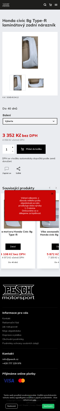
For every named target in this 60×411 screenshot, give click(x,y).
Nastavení (11, 406)
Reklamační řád (10, 322)
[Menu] (56, 5)
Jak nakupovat (9, 326)
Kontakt (6, 318)
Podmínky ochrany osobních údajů (20, 343)
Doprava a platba (11, 335)
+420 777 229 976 (11, 363)
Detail (13, 246)
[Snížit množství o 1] (12, 151)
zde (34, 400)
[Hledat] (45, 4)
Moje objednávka (11, 330)
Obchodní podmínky (13, 339)
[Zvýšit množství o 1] (12, 147)
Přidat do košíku (34, 149)
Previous (49, 187)
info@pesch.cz (10, 359)
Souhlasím (48, 406)
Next (56, 187)
